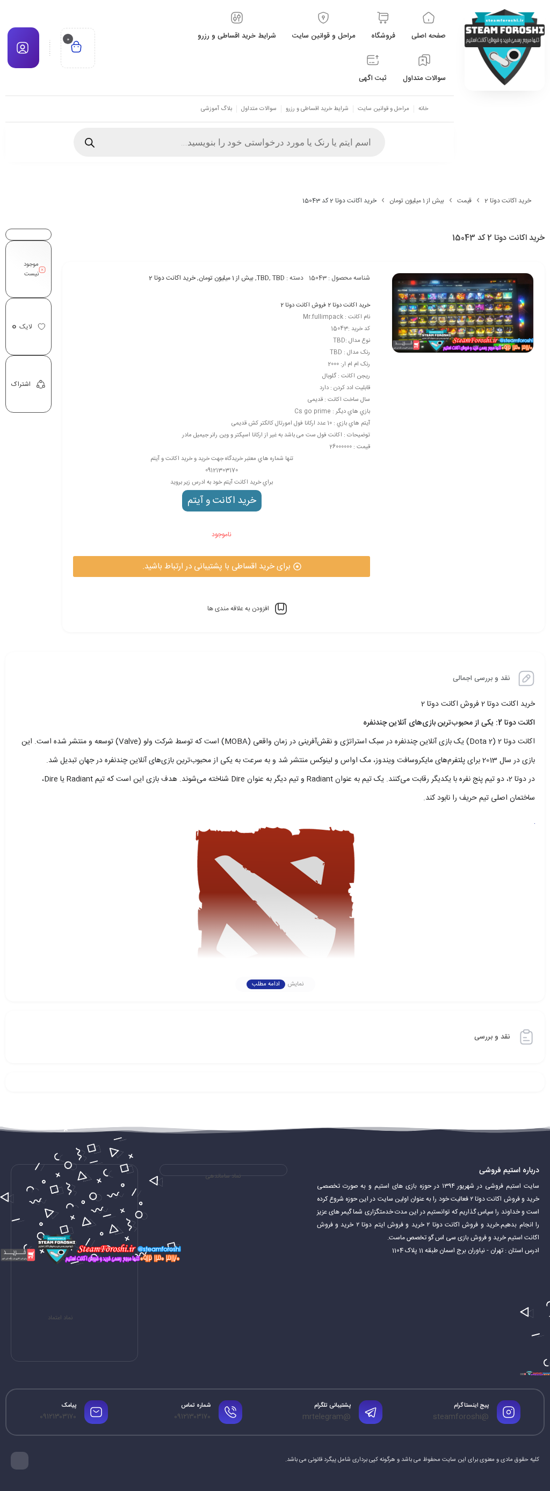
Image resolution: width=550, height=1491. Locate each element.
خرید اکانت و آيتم (221, 501)
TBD (263, 278)
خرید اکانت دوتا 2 (507, 200)
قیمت (464, 200)
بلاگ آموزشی (216, 109)
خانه (423, 109)
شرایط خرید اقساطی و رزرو (317, 109)
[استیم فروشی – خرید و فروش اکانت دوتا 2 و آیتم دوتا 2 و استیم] (505, 47)
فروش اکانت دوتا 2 (303, 305)
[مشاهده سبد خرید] (76, 48)
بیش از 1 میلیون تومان (416, 200)
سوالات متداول (259, 109)
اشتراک (21, 384)
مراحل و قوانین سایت (383, 109)
